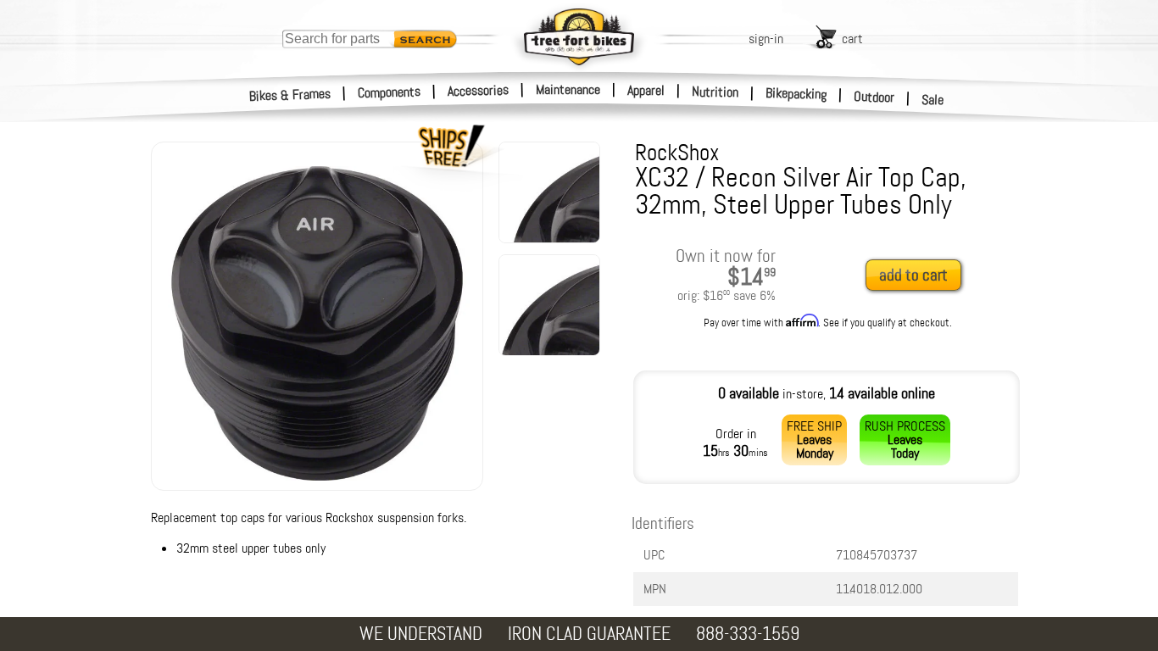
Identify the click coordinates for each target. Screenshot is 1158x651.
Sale (932, 99)
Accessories (478, 90)
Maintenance (568, 89)
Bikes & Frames (290, 95)
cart (852, 38)
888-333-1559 (747, 633)
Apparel (646, 90)
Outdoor (874, 96)
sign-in (766, 38)
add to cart (913, 275)
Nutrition (715, 91)
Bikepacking (796, 93)
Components (389, 92)
